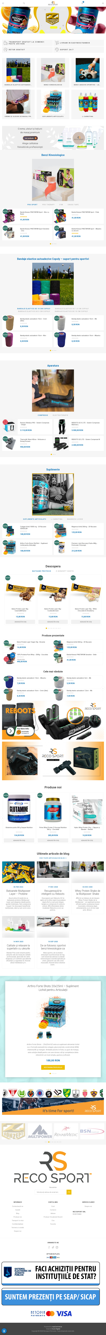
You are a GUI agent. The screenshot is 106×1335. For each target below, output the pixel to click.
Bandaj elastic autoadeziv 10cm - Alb (84, 319)
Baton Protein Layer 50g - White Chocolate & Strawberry (86, 610)
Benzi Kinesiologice (53, 85)
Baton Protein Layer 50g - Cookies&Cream (53, 610)
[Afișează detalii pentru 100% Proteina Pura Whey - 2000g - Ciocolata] (9, 658)
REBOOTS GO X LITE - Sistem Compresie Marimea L (86, 424)
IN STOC (5, 211)
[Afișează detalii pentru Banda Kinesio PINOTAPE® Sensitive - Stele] (59, 658)
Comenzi (53, 1210)
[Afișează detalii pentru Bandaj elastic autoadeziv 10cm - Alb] (61, 323)
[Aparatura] (53, 390)
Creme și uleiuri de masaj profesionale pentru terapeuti (19, 116)
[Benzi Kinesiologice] (53, 180)
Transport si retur (18, 1220)
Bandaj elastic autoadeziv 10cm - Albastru (86, 335)
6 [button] (53, 1142)
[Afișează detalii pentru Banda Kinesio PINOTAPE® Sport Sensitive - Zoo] (10, 233)
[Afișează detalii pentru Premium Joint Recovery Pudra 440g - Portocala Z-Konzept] (61, 547)
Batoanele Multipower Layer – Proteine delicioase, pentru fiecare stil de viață (18, 892)
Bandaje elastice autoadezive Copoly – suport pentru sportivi (19, 85)
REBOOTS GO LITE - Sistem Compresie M (86, 439)
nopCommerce (57, 1327)
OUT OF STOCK (5, 422)
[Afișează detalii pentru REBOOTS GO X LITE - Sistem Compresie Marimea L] (61, 427)
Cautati (17, 1210)
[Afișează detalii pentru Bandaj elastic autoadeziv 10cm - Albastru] (61, 339)
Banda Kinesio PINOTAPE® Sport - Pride (85, 212)
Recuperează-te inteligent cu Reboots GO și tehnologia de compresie (53, 892)
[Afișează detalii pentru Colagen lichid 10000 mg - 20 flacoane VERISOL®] (10, 531)
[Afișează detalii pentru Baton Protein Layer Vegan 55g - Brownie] (9, 646)
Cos (53, 1220)
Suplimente (53, 469)
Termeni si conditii (17, 1228)
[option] (27, 224)
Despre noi (17, 1231)
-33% (12, 655)
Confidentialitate (17, 1224)
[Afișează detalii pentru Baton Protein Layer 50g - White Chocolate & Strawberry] (86, 590)
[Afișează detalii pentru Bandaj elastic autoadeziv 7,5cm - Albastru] (9, 682)
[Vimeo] (53, 1246)
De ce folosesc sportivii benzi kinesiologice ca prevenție (53, 947)
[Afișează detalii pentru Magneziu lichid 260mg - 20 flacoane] (61, 531)
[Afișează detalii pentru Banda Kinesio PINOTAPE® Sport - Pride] (61, 216)
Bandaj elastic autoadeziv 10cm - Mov (33, 335)
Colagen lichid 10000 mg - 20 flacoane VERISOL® (33, 527)
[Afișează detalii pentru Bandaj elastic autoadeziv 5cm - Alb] (59, 682)
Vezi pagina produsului (53, 1067)
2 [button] (52, 243)
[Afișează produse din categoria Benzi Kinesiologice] (53, 70)
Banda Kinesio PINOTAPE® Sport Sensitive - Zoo (34, 230)
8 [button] (58, 628)
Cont (53, 1206)
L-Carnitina (87, 116)
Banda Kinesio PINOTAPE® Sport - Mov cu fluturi (34, 213)
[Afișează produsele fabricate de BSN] (40, 1131)
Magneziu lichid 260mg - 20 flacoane (84, 527)
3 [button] (54, 1073)
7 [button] (56, 628)
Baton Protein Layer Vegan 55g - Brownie (31, 642)
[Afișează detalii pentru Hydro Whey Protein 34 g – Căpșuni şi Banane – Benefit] (87, 808)
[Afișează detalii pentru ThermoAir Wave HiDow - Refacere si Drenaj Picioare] (10, 443)
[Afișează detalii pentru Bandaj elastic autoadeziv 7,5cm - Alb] (59, 694)
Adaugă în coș (20, 622)
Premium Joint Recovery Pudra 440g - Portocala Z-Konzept (84, 544)
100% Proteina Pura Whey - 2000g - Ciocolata (32, 655)
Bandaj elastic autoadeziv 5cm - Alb (79, 678)
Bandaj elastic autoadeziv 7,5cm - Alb (79, 691)
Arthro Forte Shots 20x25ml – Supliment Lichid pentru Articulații (34, 544)
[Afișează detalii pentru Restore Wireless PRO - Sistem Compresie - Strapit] (10, 427)
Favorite (53, 1224)
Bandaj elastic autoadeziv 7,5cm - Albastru (31, 678)
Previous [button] (3, 688)
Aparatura (53, 365)
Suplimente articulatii (53, 116)
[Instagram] (57, 1247)
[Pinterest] (49, 1247)
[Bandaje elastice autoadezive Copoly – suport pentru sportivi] (53, 284)
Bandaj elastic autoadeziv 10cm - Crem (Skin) (33, 320)
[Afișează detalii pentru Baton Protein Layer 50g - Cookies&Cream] (53, 590)
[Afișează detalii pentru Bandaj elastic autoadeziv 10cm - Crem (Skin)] (10, 323)
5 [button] (53, 628)
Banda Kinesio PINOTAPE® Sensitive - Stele (81, 655)
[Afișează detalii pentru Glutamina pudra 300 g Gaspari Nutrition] (19, 808)
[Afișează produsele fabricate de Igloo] (66, 1131)
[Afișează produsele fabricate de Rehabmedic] (14, 1131)
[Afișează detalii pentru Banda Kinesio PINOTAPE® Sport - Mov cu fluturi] (10, 216)
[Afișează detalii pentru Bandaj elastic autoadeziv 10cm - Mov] (10, 339)
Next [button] (103, 688)
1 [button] (50, 243)
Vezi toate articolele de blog (52, 858)
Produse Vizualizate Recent (53, 1217)
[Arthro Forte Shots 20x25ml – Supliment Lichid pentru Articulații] (53, 1013)
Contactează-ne (17, 1206)
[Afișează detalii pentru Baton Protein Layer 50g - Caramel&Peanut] (20, 590)
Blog (17, 1213)
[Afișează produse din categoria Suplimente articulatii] (53, 102)
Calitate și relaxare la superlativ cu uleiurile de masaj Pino (18, 947)
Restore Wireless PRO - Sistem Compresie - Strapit (34, 424)
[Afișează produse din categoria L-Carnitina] (87, 102)
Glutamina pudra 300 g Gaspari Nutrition (19, 827)
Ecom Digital (56, 1329)
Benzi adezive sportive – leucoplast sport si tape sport (88, 85)
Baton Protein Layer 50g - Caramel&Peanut (20, 610)
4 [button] (55, 243)
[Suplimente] (53, 494)
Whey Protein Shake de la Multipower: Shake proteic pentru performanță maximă (87, 892)
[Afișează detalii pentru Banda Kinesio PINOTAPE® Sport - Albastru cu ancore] (61, 233)
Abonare (69, 1192)
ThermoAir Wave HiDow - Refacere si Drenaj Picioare (33, 440)
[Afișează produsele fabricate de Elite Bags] (92, 1131)
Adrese (53, 1213)
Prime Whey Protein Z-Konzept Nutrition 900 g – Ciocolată (53, 828)
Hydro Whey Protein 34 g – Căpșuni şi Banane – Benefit (87, 828)
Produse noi (18, 1217)
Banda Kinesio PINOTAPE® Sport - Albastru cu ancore (86, 230)
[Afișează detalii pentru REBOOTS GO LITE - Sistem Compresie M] (61, 443)
